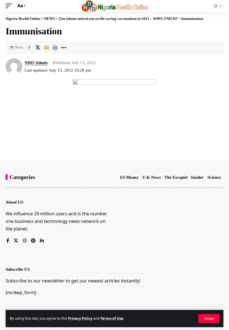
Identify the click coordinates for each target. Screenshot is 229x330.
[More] (64, 47)
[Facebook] (8, 241)
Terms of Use (112, 318)
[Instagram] (24, 241)
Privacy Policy (80, 318)
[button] (208, 318)
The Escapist (176, 177)
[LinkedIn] (42, 241)
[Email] (46, 47)
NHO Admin (36, 62)
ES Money (129, 177)
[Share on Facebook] (29, 47)
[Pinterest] (33, 241)
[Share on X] (38, 47)
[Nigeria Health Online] (115, 6)
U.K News (151, 177)
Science (214, 177)
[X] (16, 241)
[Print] (55, 47)
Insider (197, 177)
